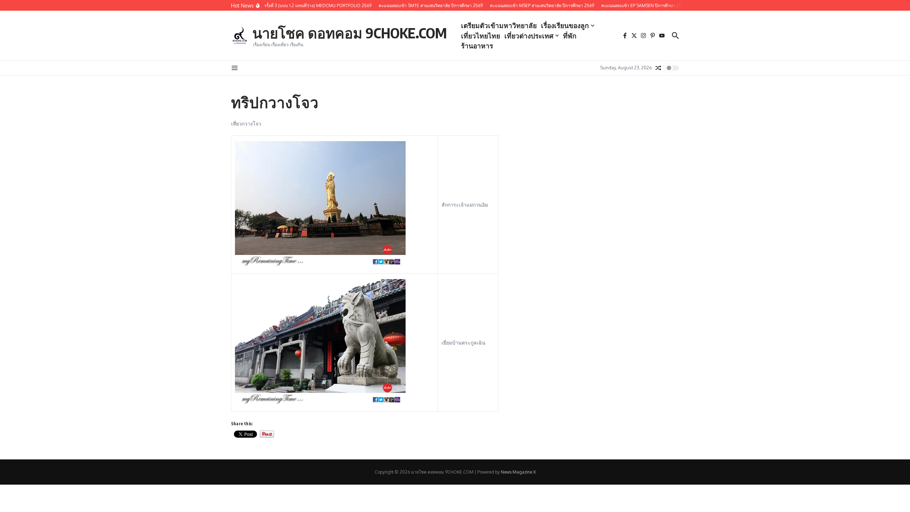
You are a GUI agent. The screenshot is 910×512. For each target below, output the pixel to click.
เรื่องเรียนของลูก (565, 25)
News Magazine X (518, 472)
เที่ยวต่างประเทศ (528, 35)
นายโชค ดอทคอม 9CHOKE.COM (349, 33)
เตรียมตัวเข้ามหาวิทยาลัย (499, 25)
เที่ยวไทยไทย (480, 35)
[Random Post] (658, 68)
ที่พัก (570, 35)
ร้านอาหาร (477, 45)
